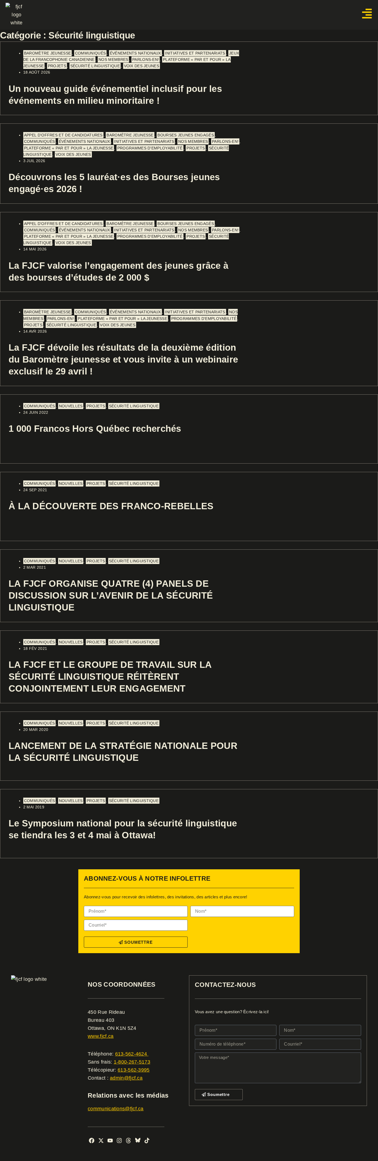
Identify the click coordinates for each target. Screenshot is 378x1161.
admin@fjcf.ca (126, 1078)
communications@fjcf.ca (116, 1108)
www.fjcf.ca (100, 1036)
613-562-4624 (132, 1054)
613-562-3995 (134, 1070)
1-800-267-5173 (132, 1062)
